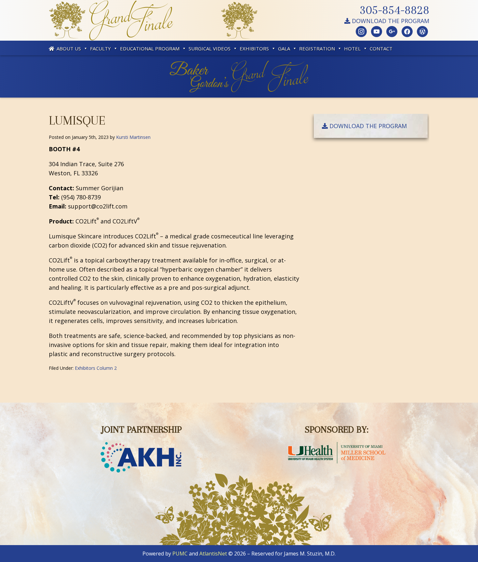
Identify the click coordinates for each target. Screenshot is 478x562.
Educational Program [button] (149, 48)
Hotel (352, 48)
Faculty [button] (100, 48)
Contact (381, 48)
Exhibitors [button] (254, 48)
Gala (284, 48)
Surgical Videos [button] (210, 48)
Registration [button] (317, 48)
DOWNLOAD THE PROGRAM (389, 21)
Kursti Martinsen (133, 137)
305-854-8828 (394, 10)
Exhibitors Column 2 (96, 368)
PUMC (180, 553)
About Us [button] (69, 48)
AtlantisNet (213, 553)
